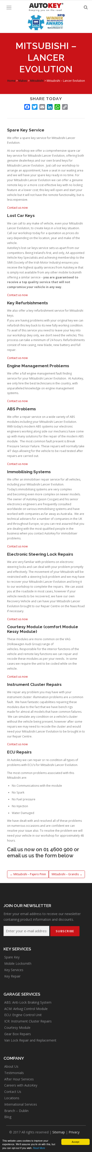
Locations (11, 1098)
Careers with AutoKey (20, 1085)
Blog (7, 1117)
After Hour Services (19, 1079)
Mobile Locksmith (17, 963)
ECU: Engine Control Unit (23, 1015)
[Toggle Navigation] (8, 7)
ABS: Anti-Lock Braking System (27, 1002)
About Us (11, 1066)
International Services (20, 1104)
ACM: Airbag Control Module (26, 1008)
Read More (39, 1148)
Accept (75, 1142)
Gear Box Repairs (17, 1034)
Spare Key (12, 957)
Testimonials (14, 1073)
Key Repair (12, 976)
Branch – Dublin (16, 1110)
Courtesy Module (17, 1027)
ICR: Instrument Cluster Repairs (28, 1021)
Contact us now (17, 208)
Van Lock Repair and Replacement (30, 1040)
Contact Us (12, 1091)
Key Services (13, 970)
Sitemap (58, 1132)
